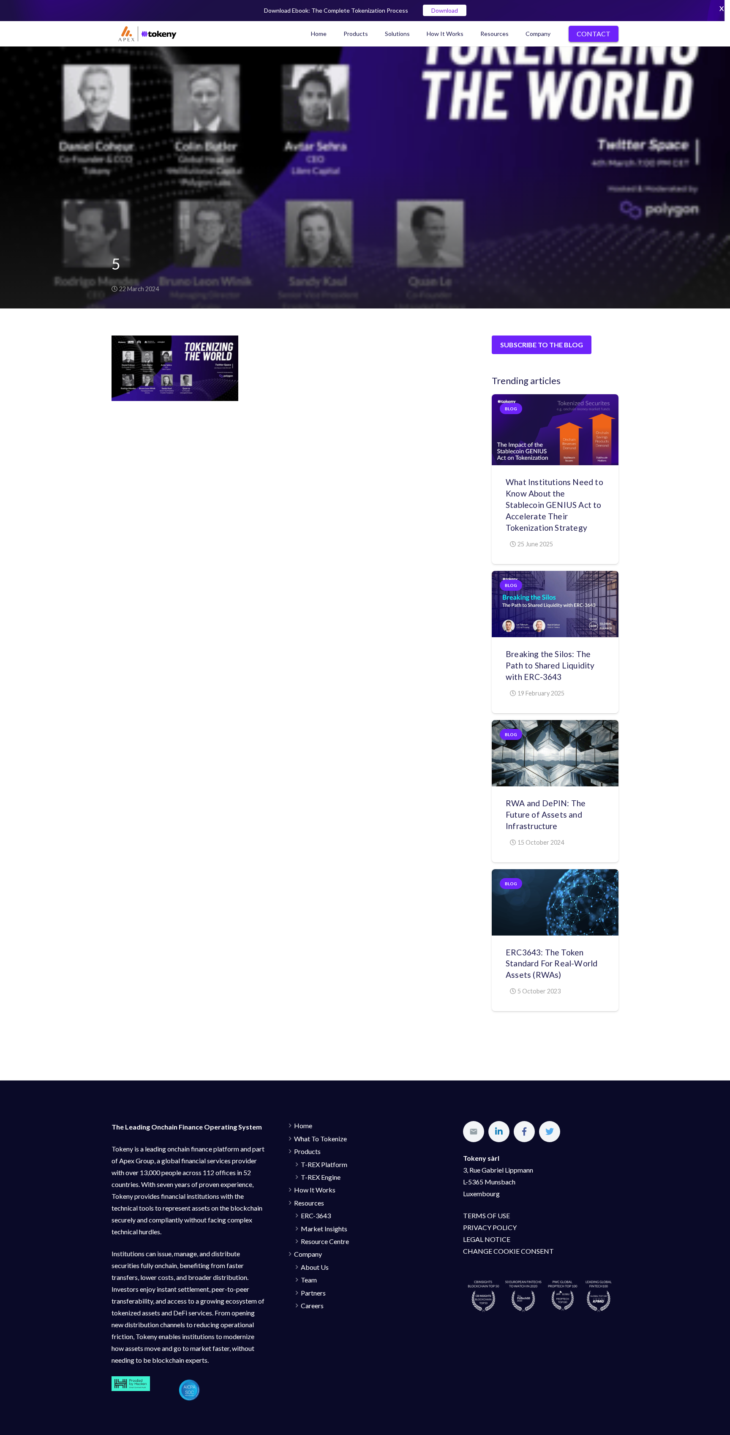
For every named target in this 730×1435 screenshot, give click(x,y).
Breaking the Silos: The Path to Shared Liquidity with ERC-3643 (550, 665)
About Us (315, 1267)
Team (309, 1280)
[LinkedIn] (498, 1131)
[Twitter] (549, 1131)
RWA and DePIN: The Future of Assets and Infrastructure (546, 814)
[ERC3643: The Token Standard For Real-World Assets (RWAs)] (555, 902)
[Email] (473, 1131)
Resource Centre (325, 1241)
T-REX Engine (320, 1177)
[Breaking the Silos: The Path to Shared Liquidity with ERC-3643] (555, 604)
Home (303, 1125)
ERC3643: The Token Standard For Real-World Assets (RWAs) (551, 963)
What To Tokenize (320, 1139)
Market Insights (324, 1229)
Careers (312, 1305)
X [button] (721, 8)
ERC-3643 (316, 1215)
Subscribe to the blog (541, 345)
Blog (511, 408)
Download (444, 10)
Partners (313, 1293)
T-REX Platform (324, 1164)
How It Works (314, 1190)
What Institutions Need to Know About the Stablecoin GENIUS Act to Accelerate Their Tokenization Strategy (554, 504)
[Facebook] (524, 1131)
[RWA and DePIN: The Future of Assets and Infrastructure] (555, 753)
